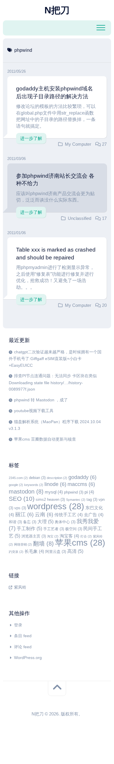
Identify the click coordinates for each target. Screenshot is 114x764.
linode (55, 484)
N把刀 (57, 10)
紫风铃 (20, 587)
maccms (81, 484)
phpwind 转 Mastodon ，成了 (41, 400)
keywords (33, 485)
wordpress (55, 506)
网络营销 (23, 544)
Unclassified (79, 218)
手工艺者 (53, 529)
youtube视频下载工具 (33, 410)
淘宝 (52, 536)
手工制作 (29, 528)
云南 (44, 514)
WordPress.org (28, 657)
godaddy (82, 477)
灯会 (86, 536)
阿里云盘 (55, 551)
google (16, 485)
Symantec (75, 499)
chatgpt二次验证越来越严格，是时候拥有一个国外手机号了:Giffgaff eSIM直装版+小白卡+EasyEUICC (55, 359)
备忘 (29, 522)
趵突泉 (16, 551)
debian (37, 478)
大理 (45, 521)
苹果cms (80, 542)
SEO (21, 498)
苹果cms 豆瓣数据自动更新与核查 (45, 439)
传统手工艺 (68, 514)
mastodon (26, 491)
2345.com (18, 478)
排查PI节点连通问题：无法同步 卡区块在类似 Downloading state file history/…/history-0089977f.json (53, 382)
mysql (54, 492)
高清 (75, 551)
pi (89, 492)
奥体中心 (65, 522)
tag (92, 499)
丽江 (24, 514)
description (57, 478)
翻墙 (43, 543)
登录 (18, 625)
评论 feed (23, 646)
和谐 (15, 522)
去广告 (93, 514)
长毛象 (34, 551)
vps (20, 508)
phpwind (73, 492)
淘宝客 (69, 536)
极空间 (73, 529)
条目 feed (23, 635)
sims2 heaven (50, 499)
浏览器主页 (33, 536)
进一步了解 (31, 138)
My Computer (78, 144)
